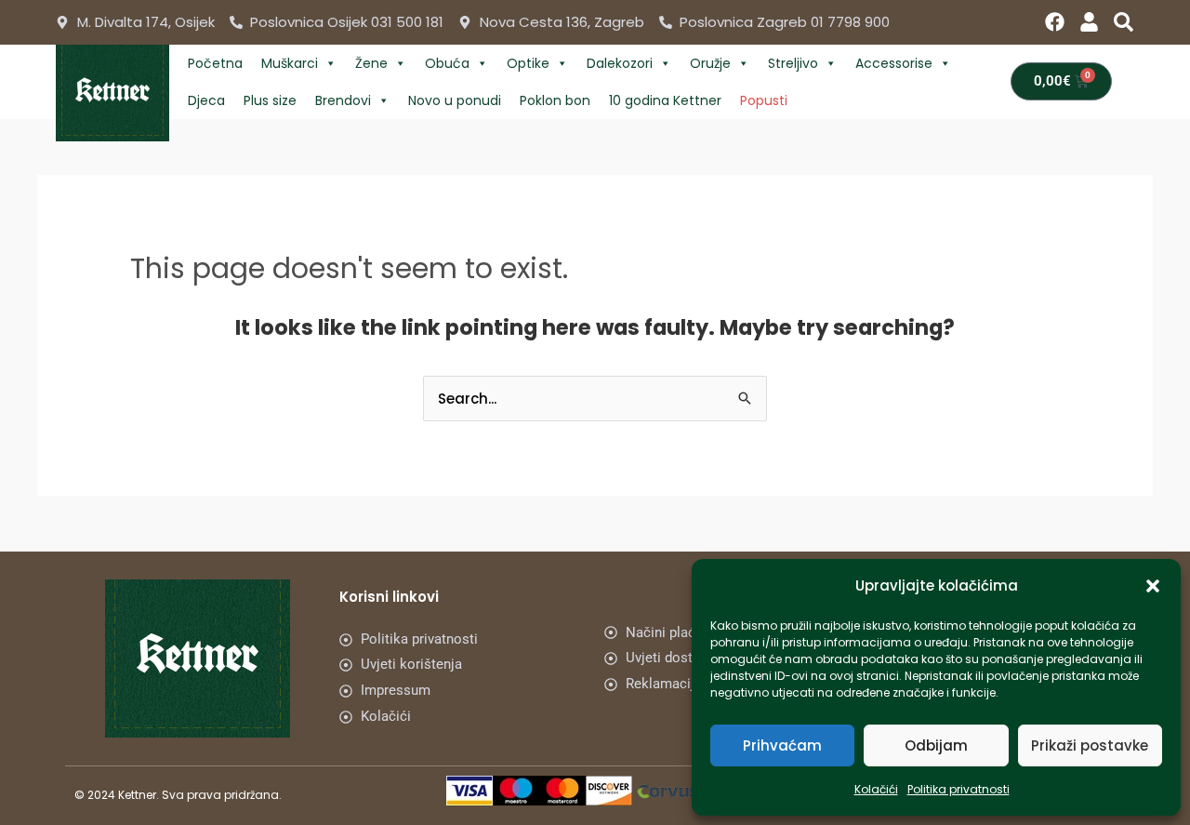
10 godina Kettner (665, 100)
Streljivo (793, 63)
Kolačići (876, 789)
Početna (215, 63)
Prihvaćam (782, 745)
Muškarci (289, 63)
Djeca (206, 100)
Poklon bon (555, 100)
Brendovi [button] (343, 100)
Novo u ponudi (454, 100)
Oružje (710, 63)
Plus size (270, 100)
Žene (371, 63)
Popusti (763, 100)
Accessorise (893, 63)
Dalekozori (620, 63)
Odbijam (936, 745)
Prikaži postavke (1089, 745)
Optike (528, 63)
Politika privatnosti (958, 789)
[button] (1153, 586)
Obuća (447, 63)
